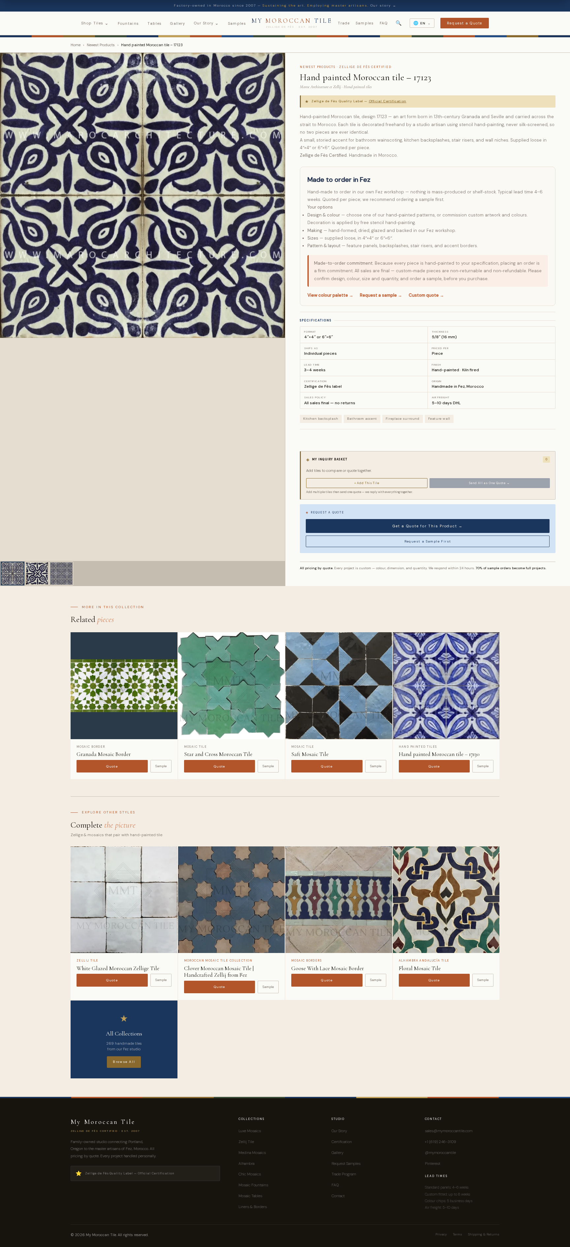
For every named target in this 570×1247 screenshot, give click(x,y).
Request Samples (346, 1163)
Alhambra (246, 1163)
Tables (154, 23)
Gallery (177, 23)
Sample (161, 766)
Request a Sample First (427, 541)
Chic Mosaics (249, 1174)
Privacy (441, 1234)
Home (75, 45)
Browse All (124, 1062)
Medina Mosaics (252, 1152)
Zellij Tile (246, 1141)
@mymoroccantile (440, 1152)
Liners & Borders (252, 1206)
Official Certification (387, 101)
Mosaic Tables (250, 1195)
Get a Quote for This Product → (428, 526)
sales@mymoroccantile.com (448, 1130)
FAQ (384, 23)
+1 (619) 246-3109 (440, 1141)
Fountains (128, 23)
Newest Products (101, 45)
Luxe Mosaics (249, 1130)
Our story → (383, 5)
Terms (457, 1234)
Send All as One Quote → (489, 483)
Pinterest (432, 1163)
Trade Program (344, 1174)
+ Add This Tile (367, 483)
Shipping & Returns (483, 1234)
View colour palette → (330, 295)
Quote (112, 766)
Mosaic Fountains (253, 1185)
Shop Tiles (95, 23)
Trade (344, 23)
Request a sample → (381, 295)
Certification (342, 1141)
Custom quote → (426, 295)
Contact (338, 1195)
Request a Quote (464, 23)
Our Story (206, 23)
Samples (237, 23)
